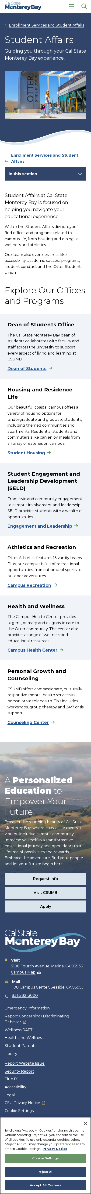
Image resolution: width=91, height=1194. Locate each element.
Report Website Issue (25, 1063)
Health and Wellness (24, 1038)
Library (11, 1053)
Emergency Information (27, 1008)
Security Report (19, 1071)
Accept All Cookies (45, 1185)
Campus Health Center (32, 650)
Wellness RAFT (19, 1030)
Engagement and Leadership (39, 526)
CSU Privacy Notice (22, 1103)
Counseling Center (28, 722)
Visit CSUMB (45, 892)
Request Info (45, 879)
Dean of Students (26, 368)
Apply (45, 906)
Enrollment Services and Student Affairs (46, 25)
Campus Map (23, 972)
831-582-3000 (25, 995)
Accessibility (15, 1087)
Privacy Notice (55, 1149)
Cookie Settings (19, 1111)
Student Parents (20, 1045)
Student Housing (26, 453)
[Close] (85, 1123)
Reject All (45, 1172)
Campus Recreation (29, 585)
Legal (10, 1095)
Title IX (11, 1079)
